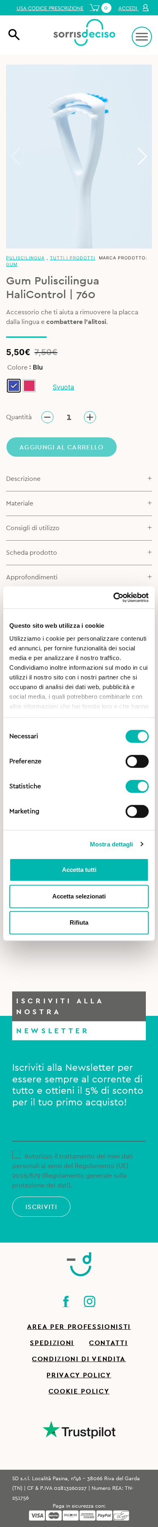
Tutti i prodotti (72, 258)
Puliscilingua (25, 258)
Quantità (19, 417)
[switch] (137, 760)
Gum (11, 264)
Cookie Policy (79, 1391)
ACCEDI (128, 8)
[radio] (14, 386)
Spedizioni (52, 1343)
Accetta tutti (79, 869)
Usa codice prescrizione (50, 8)
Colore (17, 367)
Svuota (63, 387)
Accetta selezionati (79, 896)
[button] (142, 156)
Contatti (108, 1343)
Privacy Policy (79, 1375)
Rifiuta (79, 922)
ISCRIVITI (41, 1207)
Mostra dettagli (111, 844)
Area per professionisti (79, 1327)
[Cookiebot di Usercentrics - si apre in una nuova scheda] (114, 597)
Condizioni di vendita (79, 1359)
